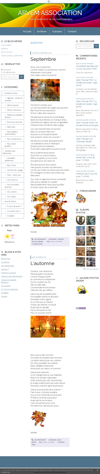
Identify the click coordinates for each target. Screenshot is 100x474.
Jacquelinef (81, 66)
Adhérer (4, 48)
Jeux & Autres (10, 201)
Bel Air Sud (5, 258)
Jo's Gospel (5, 285)
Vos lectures (12, 179)
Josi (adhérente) (7, 265)
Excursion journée (14, 122)
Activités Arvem (11, 93)
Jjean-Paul (80, 80)
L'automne (42, 263)
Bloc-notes (11, 165)
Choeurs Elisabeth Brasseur (8, 280)
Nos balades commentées (11, 132)
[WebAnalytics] (50, 1)
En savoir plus (5, 472)
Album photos (13, 105)
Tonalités (5, 292)
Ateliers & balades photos (13, 116)
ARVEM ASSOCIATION (50, 13)
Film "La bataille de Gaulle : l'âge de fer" (86, 83)
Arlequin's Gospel (8, 272)
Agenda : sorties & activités (14, 99)
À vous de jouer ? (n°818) (85, 158)
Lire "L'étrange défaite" (84, 140)
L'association (6, 45)
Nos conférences (14, 139)
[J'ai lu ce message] (98, 470)
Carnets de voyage (15, 170)
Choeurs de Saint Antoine (12, 276)
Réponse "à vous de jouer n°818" (87, 67)
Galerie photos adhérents (12, 55)
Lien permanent (40, 239)
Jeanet (79, 157)
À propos (57, 31)
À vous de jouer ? (14, 206)
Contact (72, 31)
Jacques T (5, 269)
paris (53, 241)
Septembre (43, 59)
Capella (4, 296)
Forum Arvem (6, 52)
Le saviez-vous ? (14, 211)
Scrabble (11, 216)
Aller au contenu (8, 5)
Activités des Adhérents (8, 152)
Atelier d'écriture (14, 110)
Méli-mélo (11, 127)
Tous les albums (92, 269)
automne (58, 241)
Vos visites (11, 196)
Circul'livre (5, 262)
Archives (41, 31)
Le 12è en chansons (9, 289)
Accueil (27, 31)
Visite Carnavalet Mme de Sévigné (87, 123)
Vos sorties (12, 191)
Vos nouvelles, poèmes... (12, 185)
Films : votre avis (14, 175)
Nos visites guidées (10, 144)
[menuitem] (27, 31)
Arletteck (80, 173)
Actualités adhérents (10, 159)
